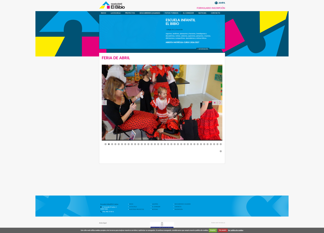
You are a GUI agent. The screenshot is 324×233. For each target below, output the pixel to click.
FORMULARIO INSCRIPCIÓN (211, 8)
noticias (154, 209)
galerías (154, 204)
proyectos (130, 13)
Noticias (202, 13)
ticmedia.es (222, 223)
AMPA (221, 3)
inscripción (178, 209)
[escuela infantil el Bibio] (112, 8)
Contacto (215, 13)
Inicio (103, 13)
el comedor (188, 13)
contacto (177, 207)
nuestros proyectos (136, 209)
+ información (203, 49)
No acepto (222, 230)
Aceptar (213, 230)
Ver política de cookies (235, 230)
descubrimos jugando (150, 13)
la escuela (115, 13)
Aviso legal (103, 223)
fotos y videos (171, 13)
